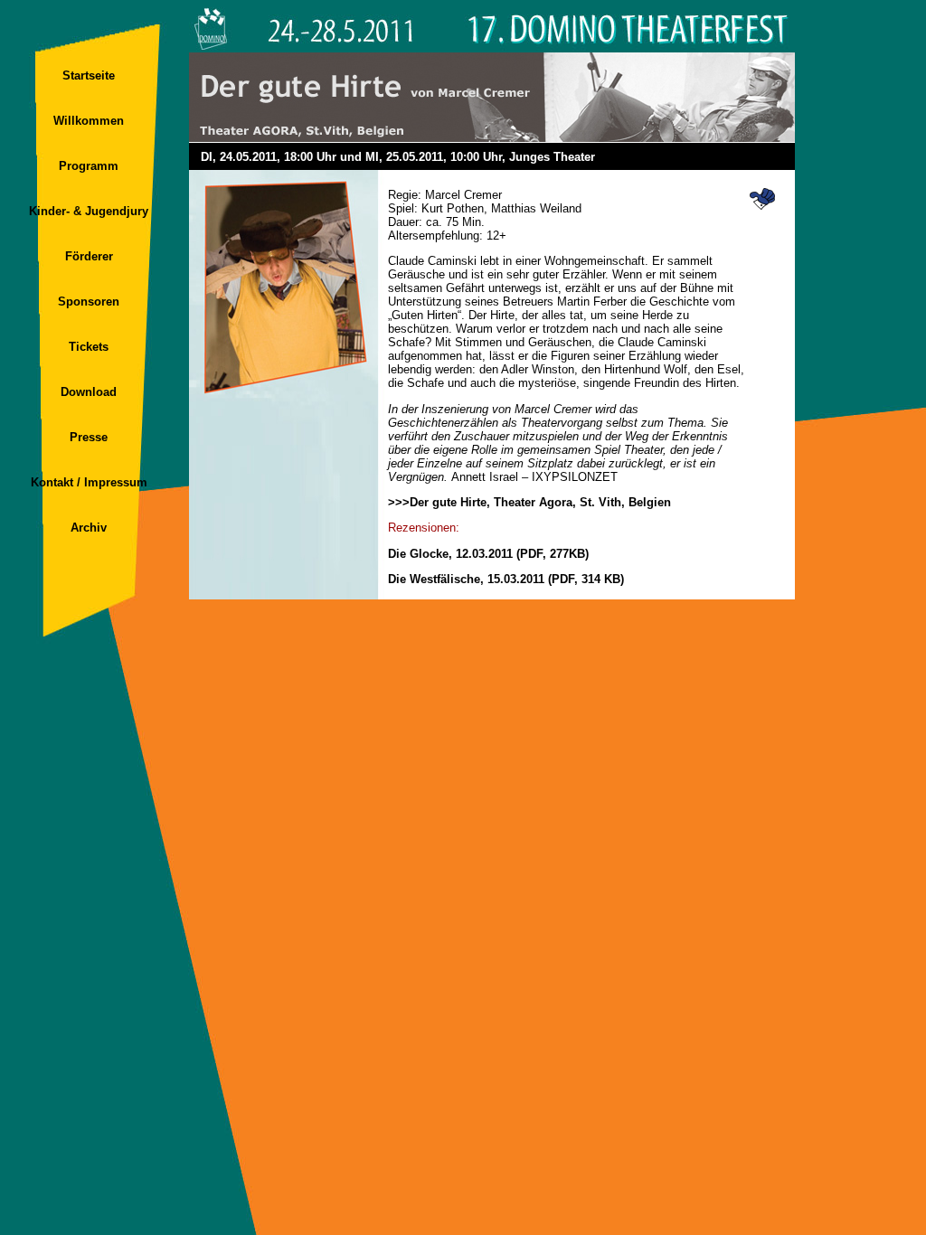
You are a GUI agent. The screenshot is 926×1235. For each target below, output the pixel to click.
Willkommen (88, 120)
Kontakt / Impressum (89, 482)
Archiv (89, 527)
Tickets (89, 347)
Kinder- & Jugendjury (88, 211)
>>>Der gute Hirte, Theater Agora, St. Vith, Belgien (529, 502)
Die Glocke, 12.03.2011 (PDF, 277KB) (488, 554)
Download (89, 392)
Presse (89, 437)
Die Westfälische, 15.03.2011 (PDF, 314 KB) (506, 579)
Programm (88, 166)
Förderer (89, 256)
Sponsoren (88, 301)
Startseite (88, 75)
